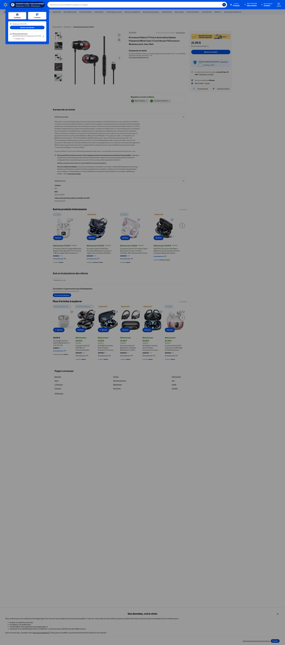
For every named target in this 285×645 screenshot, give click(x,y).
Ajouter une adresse (27, 27)
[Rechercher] (224, 4)
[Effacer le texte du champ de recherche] (219, 5)
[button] (251, 5)
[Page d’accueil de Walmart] (5, 5)
